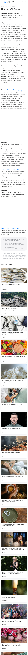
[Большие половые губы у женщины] (14, 471)
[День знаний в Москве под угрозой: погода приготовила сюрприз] (14, 567)
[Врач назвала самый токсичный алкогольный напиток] (14, 591)
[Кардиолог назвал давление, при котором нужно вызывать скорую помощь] (14, 399)
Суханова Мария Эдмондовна (16, 90)
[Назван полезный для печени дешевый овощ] (14, 351)
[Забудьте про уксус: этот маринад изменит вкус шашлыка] (14, 447)
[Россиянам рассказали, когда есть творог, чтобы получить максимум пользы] (14, 375)
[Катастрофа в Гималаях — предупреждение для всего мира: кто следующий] (14, 303)
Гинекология (13, 6)
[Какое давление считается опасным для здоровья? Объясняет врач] (14, 327)
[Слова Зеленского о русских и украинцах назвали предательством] (14, 423)
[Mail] (5, 2)
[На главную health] (10, 2)
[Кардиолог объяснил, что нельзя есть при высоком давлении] (14, 495)
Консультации (4, 6)
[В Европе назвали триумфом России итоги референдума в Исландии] (14, 615)
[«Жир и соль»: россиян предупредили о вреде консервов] (14, 519)
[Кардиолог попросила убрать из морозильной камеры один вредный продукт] (14, 543)
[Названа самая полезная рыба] (14, 279)
